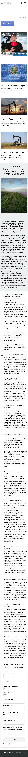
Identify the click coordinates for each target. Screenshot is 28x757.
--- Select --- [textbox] (7, 681)
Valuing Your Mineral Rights (14, 119)
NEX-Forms (12, 743)
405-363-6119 (21, 17)
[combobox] (14, 681)
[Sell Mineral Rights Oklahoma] (6, 3)
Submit (14, 739)
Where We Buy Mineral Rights (14, 85)
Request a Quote (7, 23)
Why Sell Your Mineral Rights (14, 152)
